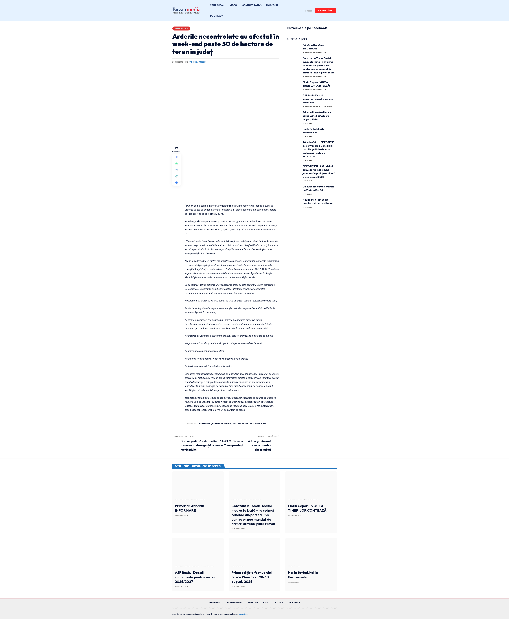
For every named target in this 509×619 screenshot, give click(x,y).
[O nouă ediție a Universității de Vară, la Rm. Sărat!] (294, 190)
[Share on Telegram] (176, 170)
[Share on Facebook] (176, 157)
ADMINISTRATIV (309, 52)
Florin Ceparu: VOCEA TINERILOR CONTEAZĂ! (307, 508)
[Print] (176, 182)
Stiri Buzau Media (197, 62)
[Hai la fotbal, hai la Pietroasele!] (294, 132)
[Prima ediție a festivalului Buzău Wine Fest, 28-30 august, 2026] (294, 115)
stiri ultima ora (258, 423)
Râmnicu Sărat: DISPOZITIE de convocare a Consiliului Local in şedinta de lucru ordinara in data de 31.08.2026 (318, 149)
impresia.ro (243, 614)
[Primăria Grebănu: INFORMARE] (294, 48)
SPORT (318, 106)
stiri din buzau (240, 423)
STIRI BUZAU (181, 28)
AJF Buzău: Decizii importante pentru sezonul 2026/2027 (318, 99)
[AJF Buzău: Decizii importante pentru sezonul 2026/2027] (294, 99)
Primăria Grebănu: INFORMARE (189, 508)
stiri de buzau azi (221, 423)
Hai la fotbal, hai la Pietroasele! (303, 574)
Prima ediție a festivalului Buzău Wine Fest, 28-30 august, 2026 (317, 116)
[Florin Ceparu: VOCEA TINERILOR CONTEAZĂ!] (294, 85)
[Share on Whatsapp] (176, 163)
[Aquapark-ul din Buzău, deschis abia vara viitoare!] (294, 203)
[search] (302, 10)
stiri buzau (205, 423)
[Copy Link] (176, 176)
